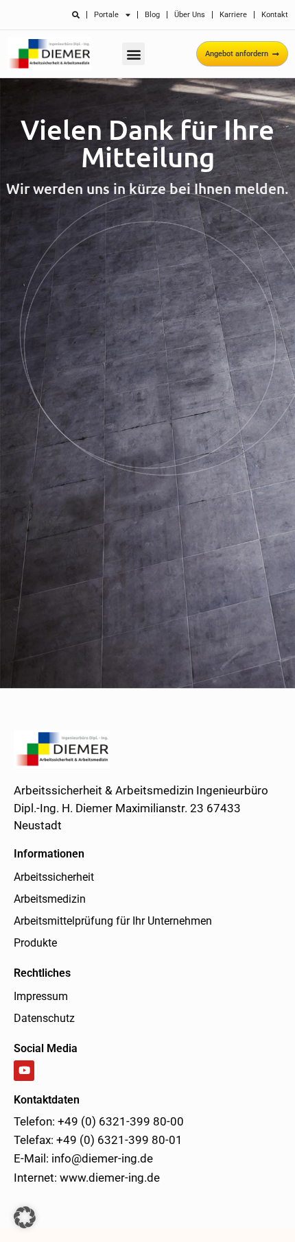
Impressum (41, 996)
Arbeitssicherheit (54, 877)
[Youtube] (24, 1070)
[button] (133, 53)
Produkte (35, 942)
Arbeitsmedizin (50, 898)
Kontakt (274, 14)
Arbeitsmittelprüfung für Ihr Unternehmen (113, 920)
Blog (152, 14)
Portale (106, 14)
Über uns (189, 14)
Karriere (233, 14)
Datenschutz (44, 1018)
